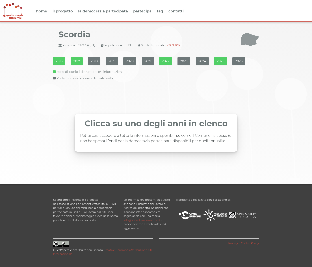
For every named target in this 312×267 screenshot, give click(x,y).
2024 (202, 61)
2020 (130, 61)
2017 (76, 61)
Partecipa (142, 11)
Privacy (233, 243)
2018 (94, 61)
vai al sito (173, 45)
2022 (165, 61)
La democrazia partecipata (103, 11)
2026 (238, 61)
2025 (220, 61)
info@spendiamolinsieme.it (142, 220)
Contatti (176, 11)
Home (41, 11)
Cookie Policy (250, 243)
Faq (160, 11)
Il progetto (63, 11)
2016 (59, 61)
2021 (147, 61)
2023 (184, 61)
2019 (112, 61)
